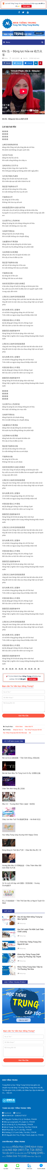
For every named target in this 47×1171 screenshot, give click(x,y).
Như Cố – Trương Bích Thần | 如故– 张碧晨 (18, 804)
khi (30, 733)
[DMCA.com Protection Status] (8, 1100)
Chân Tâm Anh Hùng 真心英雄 (13, 789)
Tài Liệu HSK (20, 1153)
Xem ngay (26, 6)
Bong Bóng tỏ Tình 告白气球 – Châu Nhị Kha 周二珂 (21, 850)
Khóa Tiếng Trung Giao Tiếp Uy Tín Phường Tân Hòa (29, 968)
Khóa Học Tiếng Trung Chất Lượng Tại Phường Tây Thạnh (29, 955)
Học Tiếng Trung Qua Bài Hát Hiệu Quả (15, 733)
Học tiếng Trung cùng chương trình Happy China (20, 835)
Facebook (7, 1113)
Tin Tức (33, 1150)
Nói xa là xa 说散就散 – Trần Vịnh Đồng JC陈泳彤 (21, 758)
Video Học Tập (34, 1156)
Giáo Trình (7, 1147)
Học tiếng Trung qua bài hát (33, 730)
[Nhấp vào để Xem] (23, 33)
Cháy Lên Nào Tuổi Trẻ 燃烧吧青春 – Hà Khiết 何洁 (21, 819)
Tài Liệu (8, 1152)
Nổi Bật (16, 1150)
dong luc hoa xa (18, 730)
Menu (8, 42)
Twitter (18, 1113)
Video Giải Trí (29, 726)
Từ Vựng (35, 1153)
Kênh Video (19, 726)
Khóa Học (21, 1146)
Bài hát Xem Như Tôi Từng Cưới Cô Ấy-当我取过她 (21, 773)
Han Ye (25, 58)
